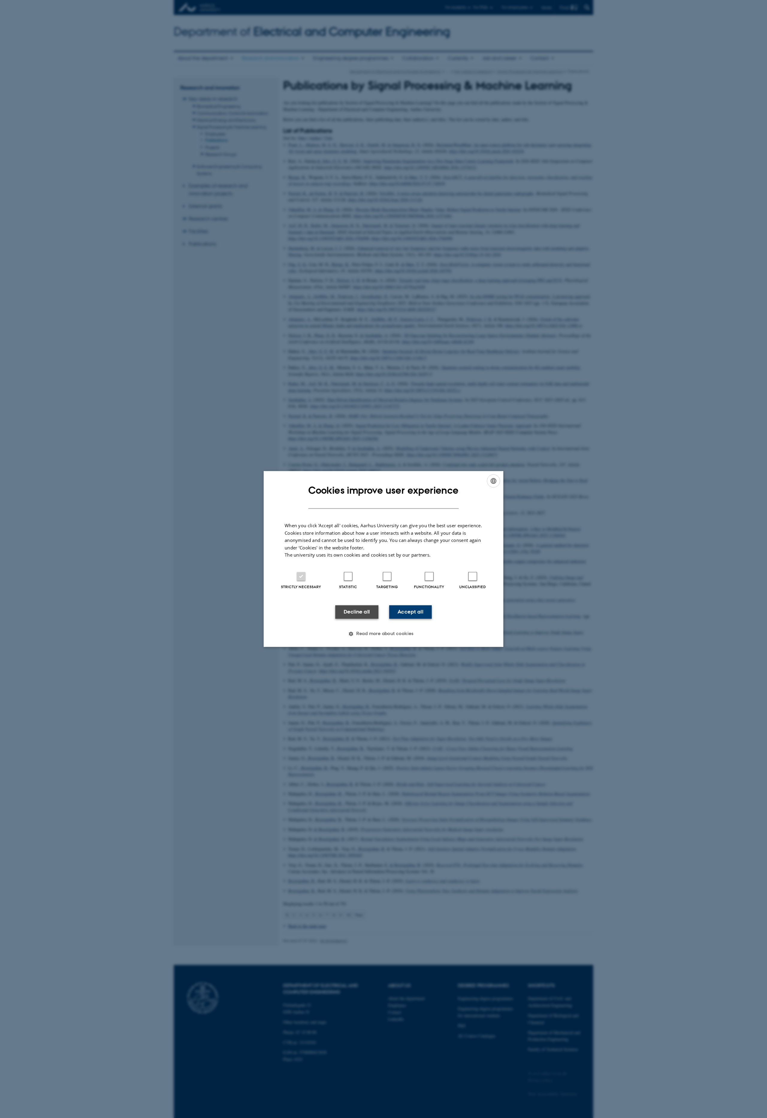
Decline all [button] (357, 611)
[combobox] (493, 481)
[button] (383, 633)
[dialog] (383, 559)
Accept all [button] (410, 611)
